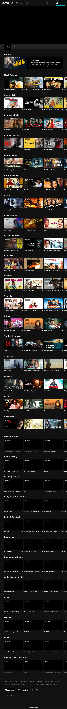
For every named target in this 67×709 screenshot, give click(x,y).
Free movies (41, 3)
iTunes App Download (9, 690)
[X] (41, 689)
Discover (31, 3)
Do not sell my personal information (45, 684)
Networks (61, 3)
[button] (33, 63)
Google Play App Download (23, 690)
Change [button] (13, 695)
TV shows (52, 3)
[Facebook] (37, 689)
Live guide (21, 3)
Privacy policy (55, 681)
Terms (47, 681)
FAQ (30, 684)
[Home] (8, 3)
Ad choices (23, 684)
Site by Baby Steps (58, 704)
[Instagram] (32, 689)
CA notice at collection (11, 684)
